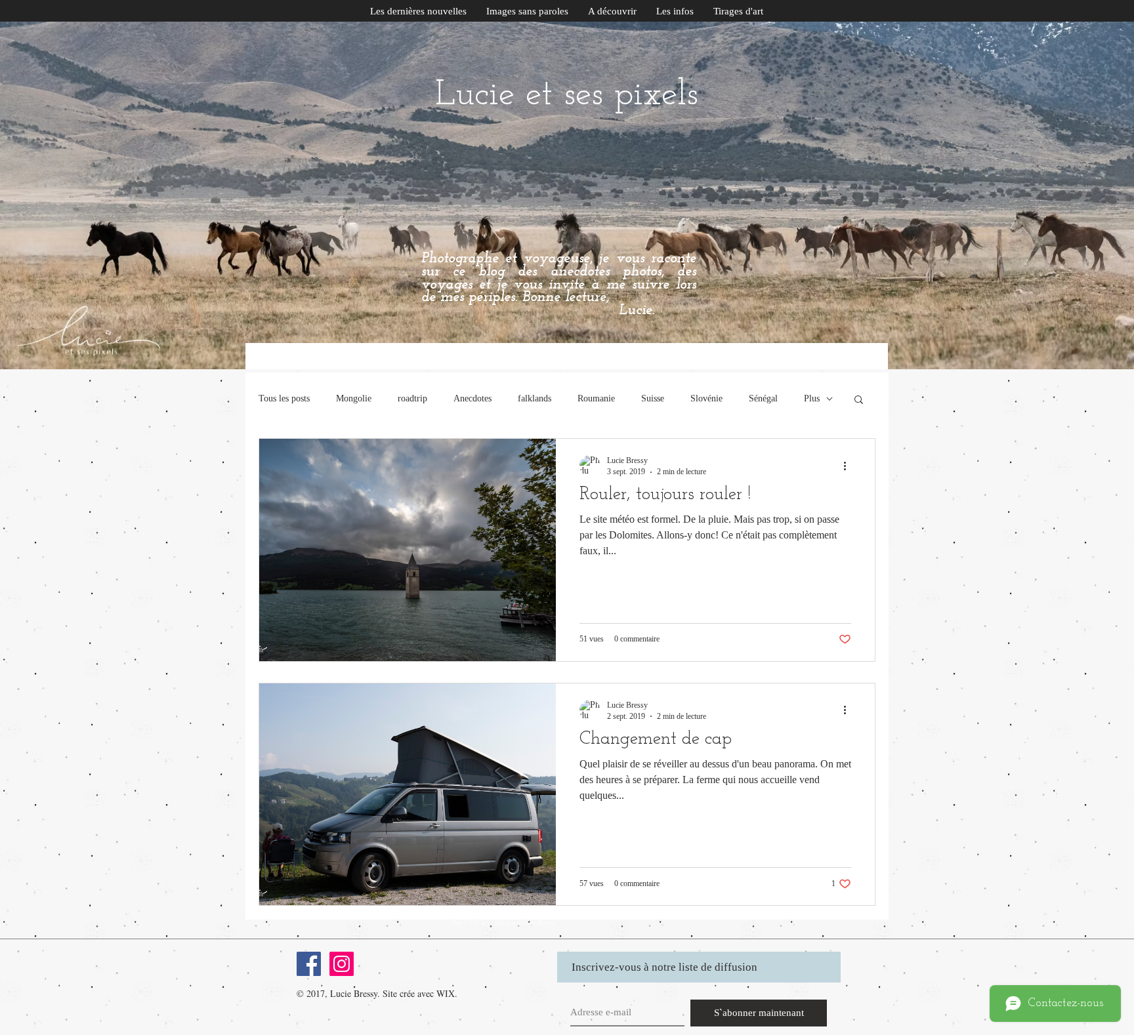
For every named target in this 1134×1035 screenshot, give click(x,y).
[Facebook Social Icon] (309, 964)
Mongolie (353, 398)
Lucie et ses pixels (566, 95)
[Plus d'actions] (849, 466)
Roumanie (596, 398)
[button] (675, 11)
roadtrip (412, 398)
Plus (812, 398)
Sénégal (763, 398)
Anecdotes (472, 398)
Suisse (652, 398)
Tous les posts (284, 398)
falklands (534, 398)
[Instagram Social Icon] (341, 964)
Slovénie (706, 398)
